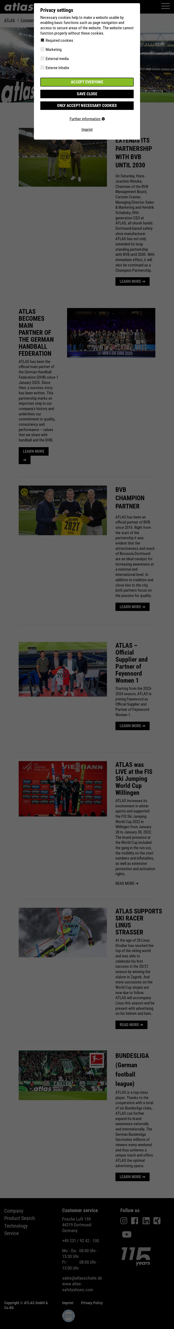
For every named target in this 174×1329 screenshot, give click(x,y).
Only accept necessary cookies (87, 105)
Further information (85, 118)
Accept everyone (87, 82)
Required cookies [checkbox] (59, 40)
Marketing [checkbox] (54, 49)
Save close (87, 93)
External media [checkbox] (57, 58)
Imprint (87, 129)
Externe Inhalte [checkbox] (57, 67)
